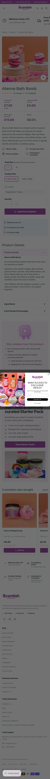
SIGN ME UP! (37, 399)
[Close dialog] (48, 374)
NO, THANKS (37, 403)
